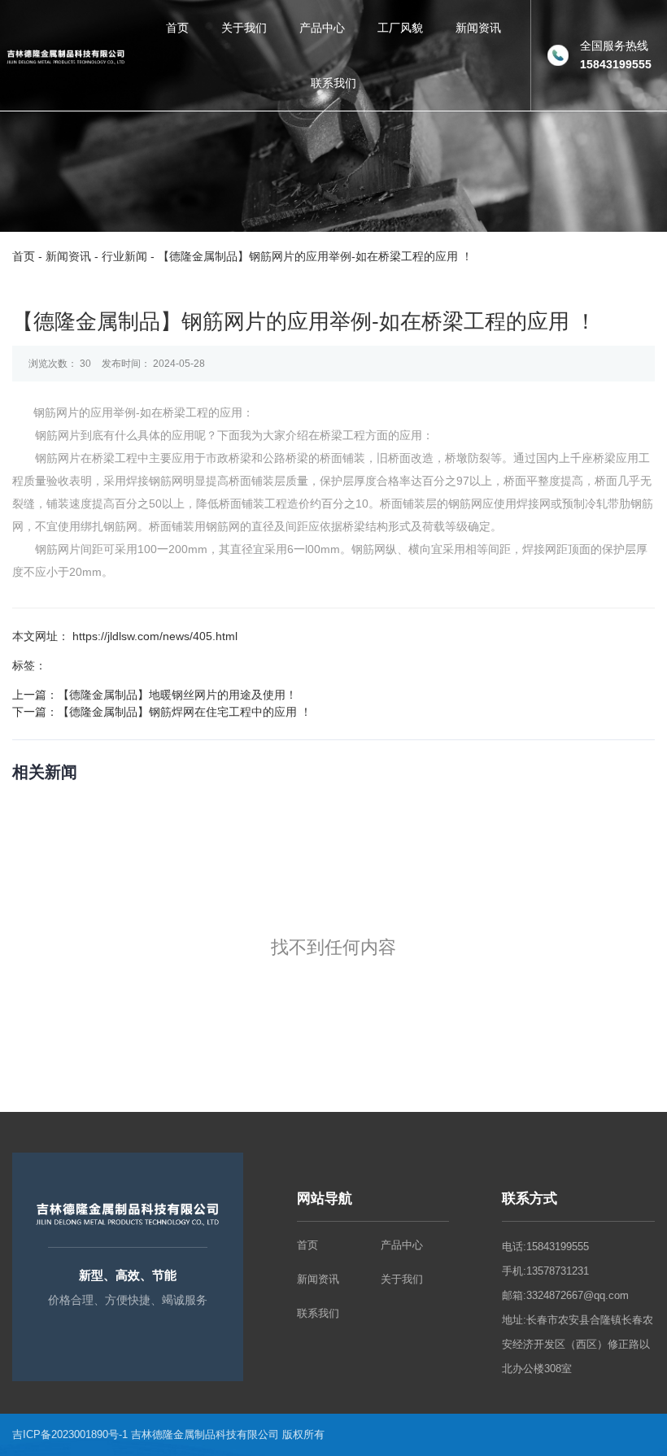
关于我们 (244, 27)
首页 (177, 27)
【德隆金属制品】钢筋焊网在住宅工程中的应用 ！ (185, 711)
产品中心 (322, 27)
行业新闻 (124, 256)
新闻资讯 (478, 27)
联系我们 (333, 82)
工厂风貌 (400, 27)
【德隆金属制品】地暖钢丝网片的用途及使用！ (177, 694)
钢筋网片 (56, 412)
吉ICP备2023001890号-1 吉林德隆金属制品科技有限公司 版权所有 (170, 1434)
